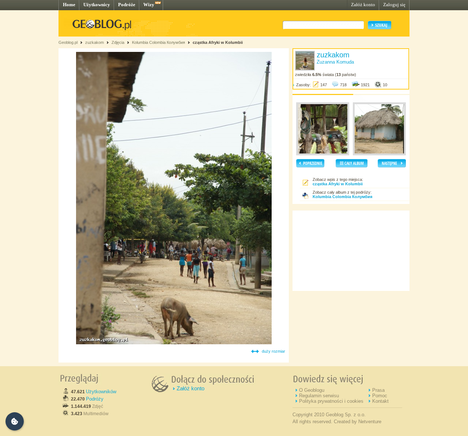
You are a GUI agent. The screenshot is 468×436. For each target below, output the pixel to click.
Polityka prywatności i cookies (331, 401)
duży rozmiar (273, 351)
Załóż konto (363, 4)
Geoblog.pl (68, 42)
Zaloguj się (394, 4)
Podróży (94, 399)
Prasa (378, 390)
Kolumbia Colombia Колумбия (158, 42)
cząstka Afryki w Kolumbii (218, 42)
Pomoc (379, 395)
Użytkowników (101, 391)
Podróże (126, 4)
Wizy (148, 4)
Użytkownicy (96, 4)
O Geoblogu (311, 390)
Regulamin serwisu (319, 395)
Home (69, 4)
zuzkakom (94, 42)
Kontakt (380, 401)
